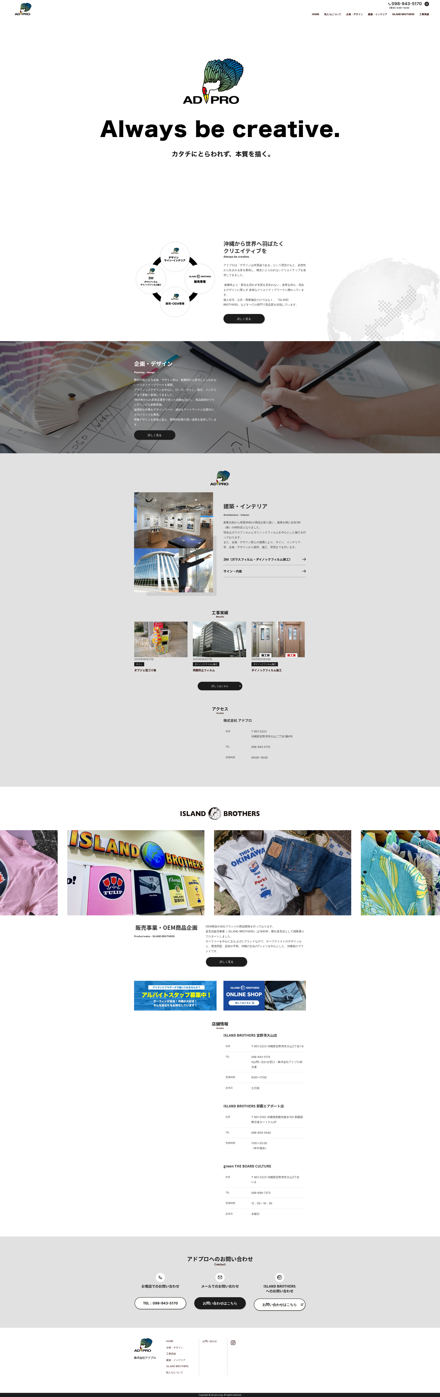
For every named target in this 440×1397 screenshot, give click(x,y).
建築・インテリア (377, 14)
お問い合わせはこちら (220, 1303)
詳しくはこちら (220, 686)
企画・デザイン (354, 14)
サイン (139, 664)
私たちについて (332, 14)
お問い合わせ (209, 1341)
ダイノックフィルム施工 (206, 664)
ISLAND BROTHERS (403, 14)
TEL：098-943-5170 (160, 1303)
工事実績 (424, 14)
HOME (315, 14)
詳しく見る (244, 319)
